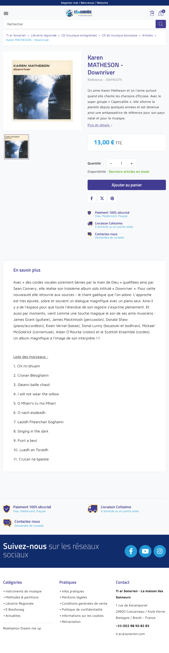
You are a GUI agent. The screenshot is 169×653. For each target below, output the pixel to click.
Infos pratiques (73, 591)
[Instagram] (160, 551)
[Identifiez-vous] (152, 13)
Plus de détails (100, 125)
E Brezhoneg (15, 609)
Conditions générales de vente (84, 603)
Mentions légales (74, 597)
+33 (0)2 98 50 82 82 (132, 626)
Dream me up (31, 628)
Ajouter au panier (127, 185)
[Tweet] (102, 198)
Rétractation (71, 621)
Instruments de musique (24, 591)
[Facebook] (131, 551)
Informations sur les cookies (82, 615)
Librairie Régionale (20, 603)
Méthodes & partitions (22, 597)
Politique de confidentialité (82, 609)
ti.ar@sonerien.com (130, 634)
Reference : (96, 79)
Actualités (13, 615)
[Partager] (92, 198)
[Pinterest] (112, 198)
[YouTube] (145, 551)
